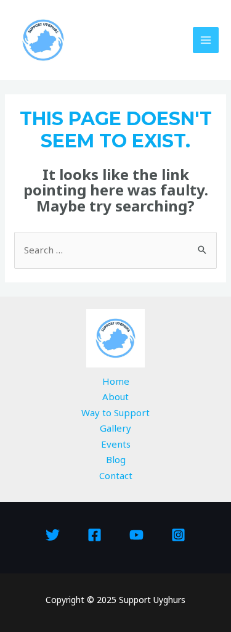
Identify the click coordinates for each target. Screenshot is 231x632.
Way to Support (115, 412)
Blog (116, 459)
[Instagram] (178, 535)
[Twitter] (53, 535)
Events (116, 444)
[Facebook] (94, 535)
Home (115, 381)
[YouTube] (136, 535)
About (115, 396)
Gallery (115, 428)
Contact (115, 475)
